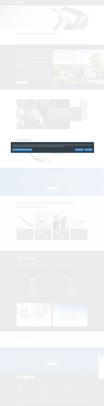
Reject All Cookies (79, 149)
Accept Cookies (88, 149)
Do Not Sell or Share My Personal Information (22, 149)
